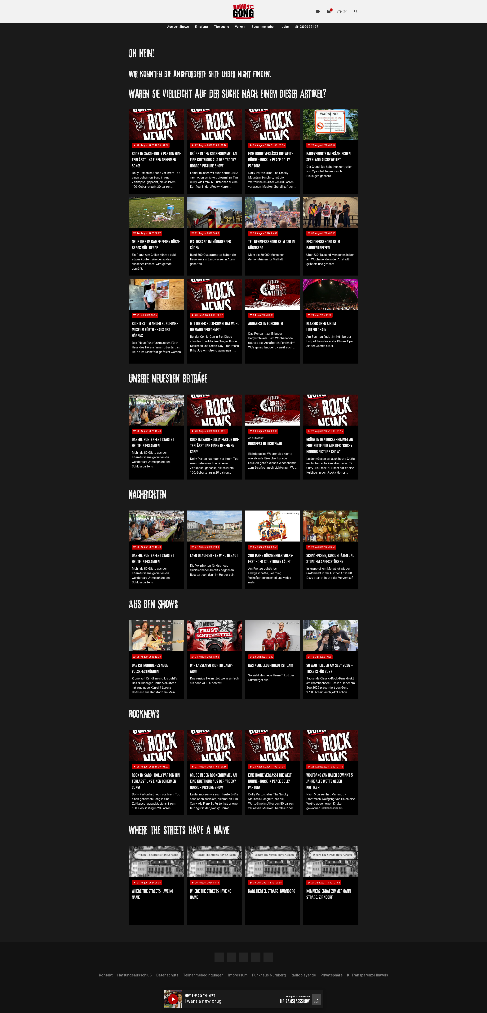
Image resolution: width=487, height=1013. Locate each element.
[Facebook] (132, 11)
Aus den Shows (178, 27)
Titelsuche (221, 27)
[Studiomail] (163, 11)
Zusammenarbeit (264, 27)
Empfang (201, 27)
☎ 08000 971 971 (307, 27)
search (356, 11)
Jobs (285, 27)
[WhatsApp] (155, 11)
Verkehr (240, 27)
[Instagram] (140, 11)
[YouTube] (148, 11)
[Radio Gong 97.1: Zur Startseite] (243, 11)
